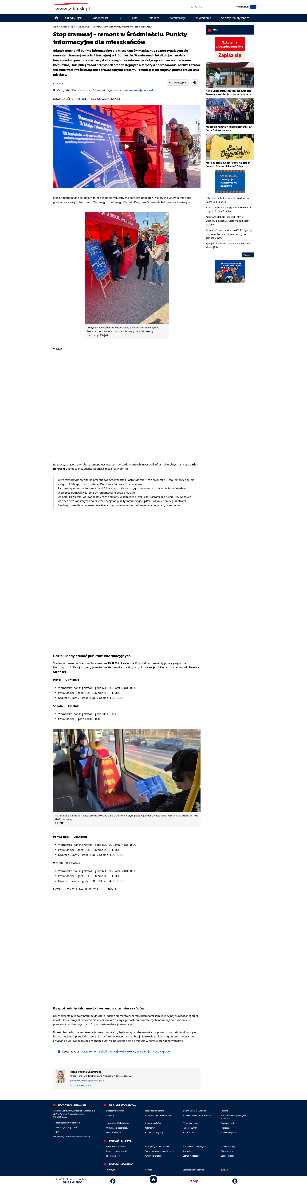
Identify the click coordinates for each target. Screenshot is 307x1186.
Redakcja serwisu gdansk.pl (67, 1122)
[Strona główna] (56, 18)
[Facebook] (112, 1181)
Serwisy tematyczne (233, 18)
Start (55, 26)
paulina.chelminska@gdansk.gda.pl (87, 1080)
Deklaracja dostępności (66, 1127)
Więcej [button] (246, 255)
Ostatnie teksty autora (81, 1085)
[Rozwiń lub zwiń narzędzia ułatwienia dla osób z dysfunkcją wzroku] (235, 1181)
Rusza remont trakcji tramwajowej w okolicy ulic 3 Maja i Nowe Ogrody (125, 1051)
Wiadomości (67, 26)
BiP (57, 1132)
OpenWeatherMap (81, 1136)
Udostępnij (180, 82)
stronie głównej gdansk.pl (137, 90)
